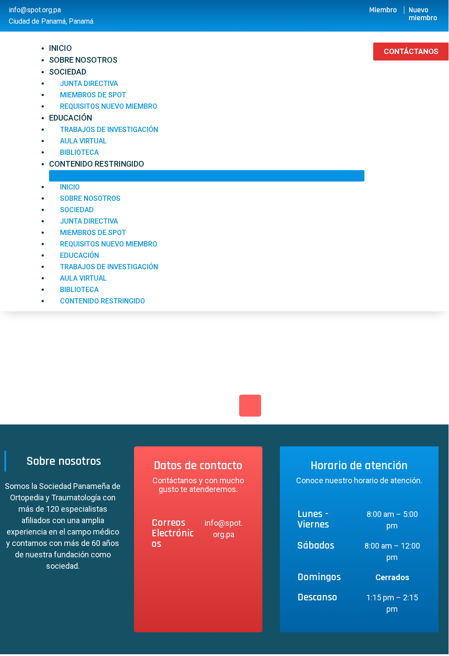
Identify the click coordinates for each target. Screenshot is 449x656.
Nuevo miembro (423, 14)
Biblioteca (79, 152)
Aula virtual (83, 141)
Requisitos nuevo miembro (108, 106)
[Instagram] (250, 406)
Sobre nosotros (83, 59)
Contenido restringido (96, 163)
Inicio (60, 48)
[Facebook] (198, 406)
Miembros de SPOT (93, 95)
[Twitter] (224, 406)
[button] (206, 176)
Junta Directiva (89, 83)
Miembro (383, 10)
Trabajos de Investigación (109, 129)
